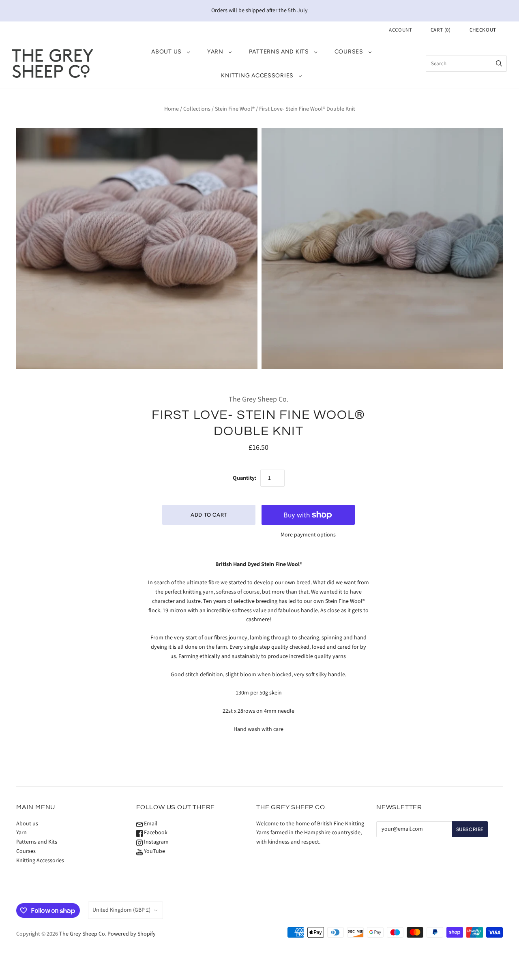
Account (400, 30)
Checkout (483, 30)
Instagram (156, 842)
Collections (196, 109)
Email (150, 824)
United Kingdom (121, 910)
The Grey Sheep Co (82, 934)
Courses (349, 51)
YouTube (154, 851)
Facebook (155, 833)
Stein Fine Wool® (235, 109)
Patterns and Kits (279, 51)
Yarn (215, 51)
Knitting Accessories (257, 75)
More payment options (308, 535)
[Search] (499, 64)
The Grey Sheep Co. (258, 399)
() (441, 30)
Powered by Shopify (131, 934)
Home (171, 109)
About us (166, 51)
